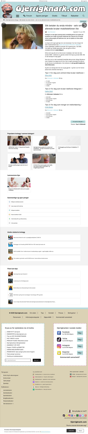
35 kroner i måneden (53, 78)
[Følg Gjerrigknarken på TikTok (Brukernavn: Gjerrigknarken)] (64, 415)
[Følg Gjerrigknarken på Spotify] (77, 415)
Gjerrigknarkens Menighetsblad (16, 343)
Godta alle (71, 430)
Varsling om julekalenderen (15, 356)
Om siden (33, 313)
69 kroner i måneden (53, 110)
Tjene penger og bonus (13, 354)
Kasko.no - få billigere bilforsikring (42, 386)
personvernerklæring (45, 431)
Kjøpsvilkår (47, 317)
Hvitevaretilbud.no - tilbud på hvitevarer (43, 389)
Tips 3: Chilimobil (80, 124)
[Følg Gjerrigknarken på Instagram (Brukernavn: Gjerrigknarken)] (69, 415)
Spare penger (42, 16)
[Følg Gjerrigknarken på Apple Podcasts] (80, 415)
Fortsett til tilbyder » (78, 121)
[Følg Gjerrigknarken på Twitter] (83, 415)
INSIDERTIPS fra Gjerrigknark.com (17, 334)
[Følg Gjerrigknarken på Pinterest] (86, 415)
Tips (42, 313)
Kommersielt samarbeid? (70, 357)
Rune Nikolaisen (51, 32)
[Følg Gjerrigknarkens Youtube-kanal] (75, 415)
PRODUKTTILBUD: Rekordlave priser (17, 340)
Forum (29, 16)
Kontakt (51, 313)
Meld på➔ (37, 360)
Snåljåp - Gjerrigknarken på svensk (79, 374)
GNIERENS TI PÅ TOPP (13, 345)
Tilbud (64, 16)
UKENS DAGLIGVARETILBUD (15, 349)
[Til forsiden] (50, 9)
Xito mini (48, 75)
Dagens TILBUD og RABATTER (15, 347)
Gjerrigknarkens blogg (12, 20)
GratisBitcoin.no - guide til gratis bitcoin (43, 384)
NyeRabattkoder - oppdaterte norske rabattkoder (45, 379)
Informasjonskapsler (32, 317)
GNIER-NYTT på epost (13, 332)
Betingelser (72, 313)
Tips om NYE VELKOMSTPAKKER (16, 336)
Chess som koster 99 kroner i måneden (70, 44)
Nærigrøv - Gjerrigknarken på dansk (79, 376)
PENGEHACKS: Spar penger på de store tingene (21, 352)
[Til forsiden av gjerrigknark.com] (7, 10)
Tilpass (80, 430)
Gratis (54, 16)
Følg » (80, 333)
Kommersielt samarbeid (64, 317)
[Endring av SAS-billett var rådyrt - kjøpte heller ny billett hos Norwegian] (3, 25)
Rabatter (74, 16)
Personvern (17, 317)
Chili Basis (49, 107)
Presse (60, 313)
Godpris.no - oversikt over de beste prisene (44, 381)
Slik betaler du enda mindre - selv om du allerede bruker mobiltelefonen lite (40, 20)
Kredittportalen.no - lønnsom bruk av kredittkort (45, 374)
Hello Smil (49, 91)
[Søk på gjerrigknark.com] (84, 15)
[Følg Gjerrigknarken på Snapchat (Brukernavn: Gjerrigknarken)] (67, 415)
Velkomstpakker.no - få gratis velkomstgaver (44, 376)
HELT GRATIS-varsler (13, 338)
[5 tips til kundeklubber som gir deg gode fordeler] (84, 25)
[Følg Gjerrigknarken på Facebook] (72, 415)
